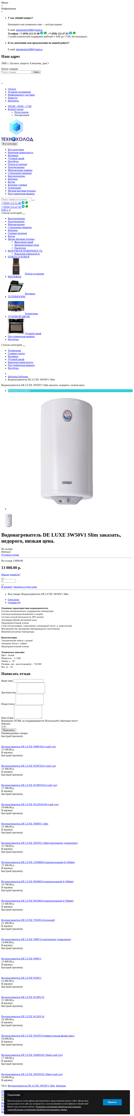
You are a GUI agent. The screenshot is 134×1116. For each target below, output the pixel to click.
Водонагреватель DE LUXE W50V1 (21, 977)
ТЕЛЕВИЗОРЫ (16, 296)
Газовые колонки (17, 233)
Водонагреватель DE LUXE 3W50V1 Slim (31, 1085)
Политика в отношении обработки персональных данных (40, 1109)
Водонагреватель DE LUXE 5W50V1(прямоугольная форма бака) (37, 1035)
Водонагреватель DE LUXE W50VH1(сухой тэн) (28, 765)
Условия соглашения (19, 91)
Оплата (12, 89)
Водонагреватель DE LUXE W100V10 (22, 997)
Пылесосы (20, 247)
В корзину (7, 752)
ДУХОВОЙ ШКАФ (19, 316)
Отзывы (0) (14, 602)
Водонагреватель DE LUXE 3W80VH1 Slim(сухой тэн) (32, 1055)
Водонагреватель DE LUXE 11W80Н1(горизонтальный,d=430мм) (38, 862)
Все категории (16, 149)
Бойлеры (13, 179)
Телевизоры (14, 187)
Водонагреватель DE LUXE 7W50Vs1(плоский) (28, 920)
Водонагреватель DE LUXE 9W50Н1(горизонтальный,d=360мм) (37, 900)
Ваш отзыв (7, 717)
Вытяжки (13, 155)
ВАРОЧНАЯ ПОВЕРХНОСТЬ (25, 250)
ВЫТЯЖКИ (14, 276)
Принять (112, 1102)
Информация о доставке (21, 94)
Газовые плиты (16, 353)
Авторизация (21, 115)
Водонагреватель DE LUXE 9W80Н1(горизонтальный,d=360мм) (37, 881)
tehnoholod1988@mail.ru (29, 30)
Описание (13, 599)
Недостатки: (8, 704)
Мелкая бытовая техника (22, 190)
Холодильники (16, 167)
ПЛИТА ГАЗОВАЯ (18, 256)
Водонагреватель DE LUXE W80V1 (21, 958)
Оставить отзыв (10, 554)
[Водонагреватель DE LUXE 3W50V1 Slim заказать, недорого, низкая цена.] (67, 509)
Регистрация (21, 112)
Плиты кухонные (17, 164)
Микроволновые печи (26, 245)
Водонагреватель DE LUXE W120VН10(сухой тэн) (30, 804)
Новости (12, 97)
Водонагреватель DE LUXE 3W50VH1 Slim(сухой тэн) (32, 1074)
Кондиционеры (16, 176)
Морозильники (16, 224)
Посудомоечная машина (21, 193)
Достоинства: (8, 692)
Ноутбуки (13, 161)
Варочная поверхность (20, 152)
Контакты (13, 100)
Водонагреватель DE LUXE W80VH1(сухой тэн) (28, 746)
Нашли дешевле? (10, 574)
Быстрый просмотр (12, 736)
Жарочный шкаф (23, 242)
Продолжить (9, 730)
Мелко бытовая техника (21, 239)
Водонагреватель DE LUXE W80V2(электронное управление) (36, 939)
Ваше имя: (7, 680)
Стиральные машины (20, 173)
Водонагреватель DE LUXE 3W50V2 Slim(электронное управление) (39, 843)
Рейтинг (6, 723)
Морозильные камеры (20, 170)
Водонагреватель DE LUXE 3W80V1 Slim (24, 823)
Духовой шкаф (16, 158)
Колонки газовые (17, 184)
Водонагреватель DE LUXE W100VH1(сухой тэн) (29, 785)
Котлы (11, 182)
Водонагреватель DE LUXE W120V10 (22, 1016)
